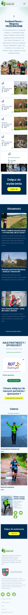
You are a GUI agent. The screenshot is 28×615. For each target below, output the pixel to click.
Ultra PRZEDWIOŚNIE (7, 105)
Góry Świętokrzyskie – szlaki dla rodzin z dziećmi (13, 310)
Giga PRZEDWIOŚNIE (7, 87)
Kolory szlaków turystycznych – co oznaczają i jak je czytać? (14, 231)
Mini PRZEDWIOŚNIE (7, 141)
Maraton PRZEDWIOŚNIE (7, 123)
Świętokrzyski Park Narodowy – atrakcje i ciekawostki (13, 271)
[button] (24, 3)
